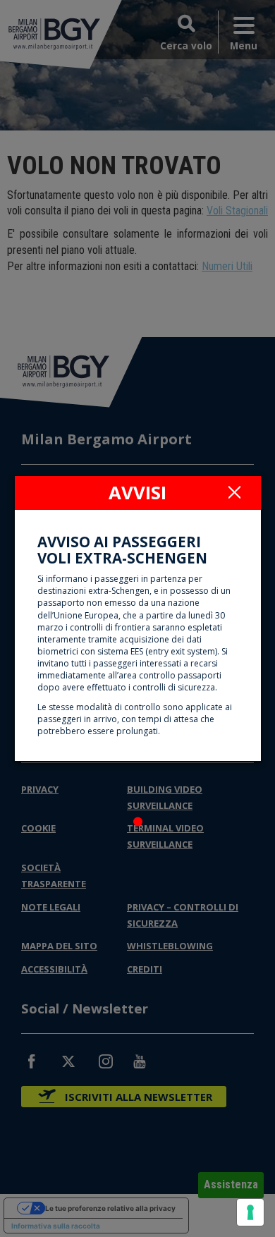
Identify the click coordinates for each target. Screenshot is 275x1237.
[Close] (234, 491)
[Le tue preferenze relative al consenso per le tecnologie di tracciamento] (250, 1212)
